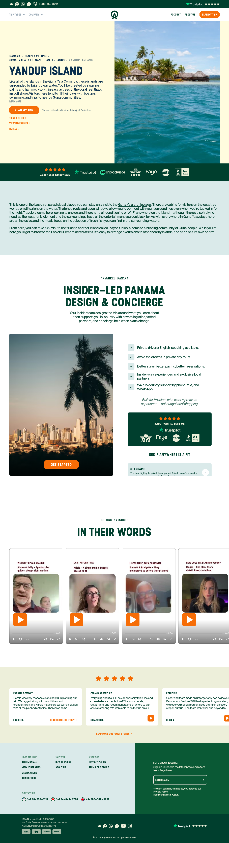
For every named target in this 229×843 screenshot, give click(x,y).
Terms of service (99, 767)
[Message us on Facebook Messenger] (29, 4)
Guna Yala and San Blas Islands (37, 60)
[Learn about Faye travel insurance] (151, 172)
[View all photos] (167, 92)
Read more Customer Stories (113, 734)
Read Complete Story (62, 720)
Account (176, 14)
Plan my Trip (209, 14)
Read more (15, 101)
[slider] (12, 633)
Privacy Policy (170, 794)
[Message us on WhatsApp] (23, 4)
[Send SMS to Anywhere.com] (17, 4)
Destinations (35, 56)
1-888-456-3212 (48, 4)
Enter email (162, 779)
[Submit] (203, 780)
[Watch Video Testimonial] (151, 718)
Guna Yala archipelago (134, 205)
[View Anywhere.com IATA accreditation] (135, 172)
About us (190, 14)
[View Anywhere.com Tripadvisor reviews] (112, 172)
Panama (14, 56)
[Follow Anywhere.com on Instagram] (130, 826)
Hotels (13, 129)
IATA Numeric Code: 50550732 (38, 819)
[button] (14, 639)
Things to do (16, 118)
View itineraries (18, 123)
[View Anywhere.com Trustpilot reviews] (203, 4)
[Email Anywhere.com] (11, 4)
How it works (63, 762)
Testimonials (29, 762)
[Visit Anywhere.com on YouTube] (123, 826)
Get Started (61, 464)
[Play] (20, 619)
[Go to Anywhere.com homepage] (114, 15)
